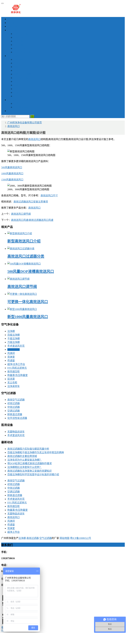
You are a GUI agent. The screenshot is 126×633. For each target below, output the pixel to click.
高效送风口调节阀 (21, 214)
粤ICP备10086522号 (80, 538)
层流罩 (17, 92)
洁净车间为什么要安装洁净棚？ (24, 460)
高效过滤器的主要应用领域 (22, 456)
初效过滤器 (20, 41)
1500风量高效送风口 (12, 179)
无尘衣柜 (18, 96)
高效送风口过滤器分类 (25, 256)
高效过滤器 (13, 26)
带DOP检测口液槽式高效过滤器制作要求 (29, 463)
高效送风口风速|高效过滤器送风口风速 (32, 220)
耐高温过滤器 (21, 48)
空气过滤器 (13, 30)
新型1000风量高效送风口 (27, 317)
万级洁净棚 (13, 342)
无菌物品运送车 (22, 107)
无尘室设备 (13, 55)
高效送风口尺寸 (49, 195)
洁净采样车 (20, 88)
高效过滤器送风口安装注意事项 (31, 201)
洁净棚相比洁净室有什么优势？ (24, 467)
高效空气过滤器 (22, 33)
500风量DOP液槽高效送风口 (30, 271)
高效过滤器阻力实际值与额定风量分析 (28, 448)
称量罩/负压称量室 (24, 74)
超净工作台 (13, 532)
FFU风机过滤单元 (23, 77)
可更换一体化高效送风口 (27, 302)
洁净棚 (11, 22)
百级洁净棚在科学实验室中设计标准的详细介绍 (33, 474)
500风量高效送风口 (11, 167)
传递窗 (17, 63)
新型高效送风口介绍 (24, 241)
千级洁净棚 (13, 338)
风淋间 (17, 66)
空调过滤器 (20, 44)
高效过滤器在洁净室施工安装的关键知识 (29, 471)
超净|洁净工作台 (22, 81)
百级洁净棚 (13, 335)
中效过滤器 (20, 37)
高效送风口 (20, 59)
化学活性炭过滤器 (23, 52)
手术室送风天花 (22, 103)
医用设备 (12, 99)
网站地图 (64, 538)
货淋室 (17, 70)
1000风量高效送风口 (12, 173)
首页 (9, 19)
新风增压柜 (20, 85)
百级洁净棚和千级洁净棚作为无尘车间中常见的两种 (35, 452)
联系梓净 (12, 111)
